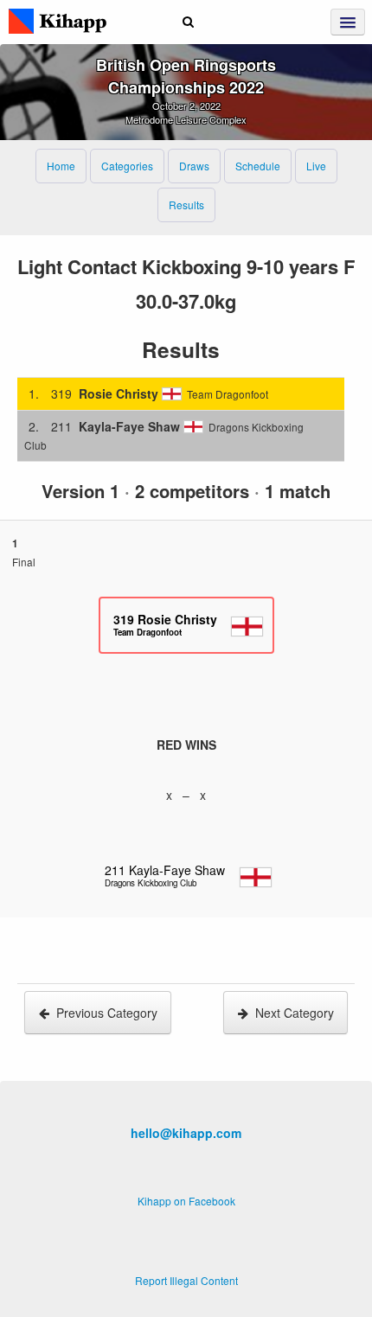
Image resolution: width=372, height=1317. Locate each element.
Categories (127, 165)
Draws (194, 165)
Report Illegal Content (186, 1280)
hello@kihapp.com (186, 1132)
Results (186, 204)
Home (61, 165)
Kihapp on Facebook (186, 1200)
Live (316, 165)
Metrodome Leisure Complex (186, 119)
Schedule (257, 165)
